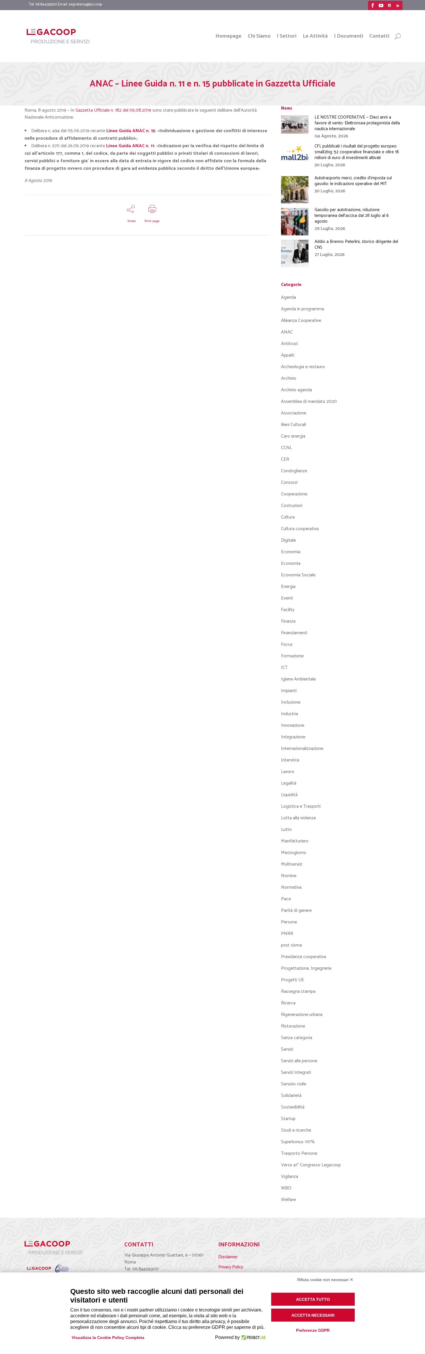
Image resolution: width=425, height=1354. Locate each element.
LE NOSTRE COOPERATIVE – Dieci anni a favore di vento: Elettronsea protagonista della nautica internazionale (357, 123)
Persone (289, 922)
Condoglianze (294, 471)
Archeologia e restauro (303, 367)
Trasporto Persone (299, 1153)
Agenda (288, 297)
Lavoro (287, 772)
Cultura (288, 517)
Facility (287, 610)
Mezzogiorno (293, 853)
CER (285, 459)
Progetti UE (292, 980)
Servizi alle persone (299, 1061)
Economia (290, 552)
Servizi (287, 1049)
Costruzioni (291, 506)
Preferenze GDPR (313, 1330)
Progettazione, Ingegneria (306, 968)
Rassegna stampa (298, 991)
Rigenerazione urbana (301, 1015)
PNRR (287, 934)
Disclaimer (228, 1257)
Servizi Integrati (296, 1072)
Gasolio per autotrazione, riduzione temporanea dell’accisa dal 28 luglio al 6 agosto (352, 215)
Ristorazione (293, 1026)
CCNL (286, 448)
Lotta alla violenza (298, 818)
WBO (286, 1188)
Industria (289, 714)
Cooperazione (294, 494)
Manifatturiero (294, 841)
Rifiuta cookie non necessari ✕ (325, 1279)
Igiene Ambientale (298, 679)
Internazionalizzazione (302, 748)
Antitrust (289, 344)
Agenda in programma (302, 309)
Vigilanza (289, 1176)
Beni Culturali (293, 425)
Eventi (287, 598)
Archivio (288, 378)
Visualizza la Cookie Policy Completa (108, 1337)
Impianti (289, 691)
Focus (287, 644)
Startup (288, 1119)
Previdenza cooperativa (303, 957)
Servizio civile (293, 1084)
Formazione (292, 656)
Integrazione (293, 737)
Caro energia (293, 436)
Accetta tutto (313, 1299)
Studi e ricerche (296, 1130)
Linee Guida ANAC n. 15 (130, 131)
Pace (286, 899)
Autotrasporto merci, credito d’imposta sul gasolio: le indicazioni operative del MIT (353, 180)
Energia (288, 587)
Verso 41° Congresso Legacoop (311, 1165)
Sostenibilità (292, 1107)
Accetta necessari (313, 1315)
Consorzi (289, 482)
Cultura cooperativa (300, 529)
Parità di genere (296, 910)
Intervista (290, 760)
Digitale (288, 540)
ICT (284, 668)
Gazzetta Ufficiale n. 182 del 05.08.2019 (113, 110)
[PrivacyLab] (252, 1337)
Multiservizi (291, 864)
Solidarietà (291, 1096)
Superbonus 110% (298, 1142)
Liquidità (289, 795)
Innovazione (292, 725)
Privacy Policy (230, 1267)
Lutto (286, 829)
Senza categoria (296, 1038)
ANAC (287, 332)
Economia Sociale (298, 575)
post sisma (291, 945)
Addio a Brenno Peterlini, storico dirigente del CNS (356, 244)
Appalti (287, 355)
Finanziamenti (294, 633)
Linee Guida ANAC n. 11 (130, 146)
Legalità (288, 783)
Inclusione (290, 702)
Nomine (288, 876)
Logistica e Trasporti (301, 806)
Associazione (293, 413)
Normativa (291, 887)
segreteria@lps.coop (85, 4)
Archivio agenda (296, 390)
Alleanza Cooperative (301, 320)
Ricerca (288, 1003)
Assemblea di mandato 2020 (309, 401)
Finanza (288, 621)
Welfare (288, 1200)
